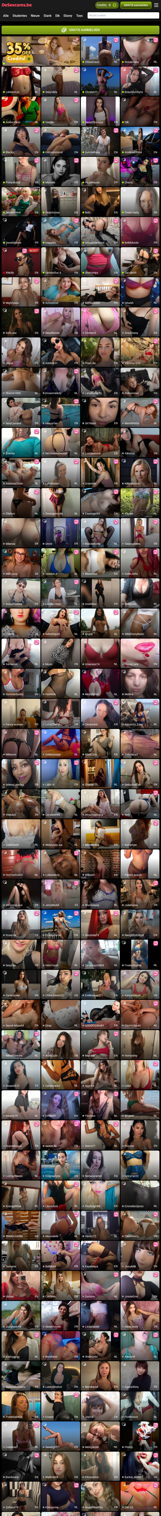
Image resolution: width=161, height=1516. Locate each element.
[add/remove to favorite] (84, 39)
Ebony (68, 16)
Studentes (20, 16)
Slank (47, 16)
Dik (57, 16)
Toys (79, 16)
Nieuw (35, 16)
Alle (6, 16)
